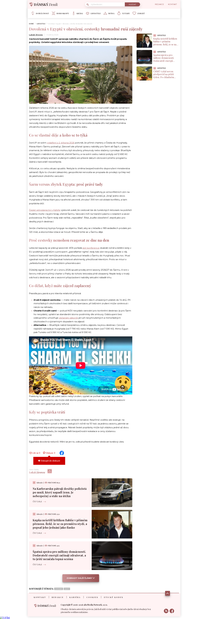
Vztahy (126, 13)
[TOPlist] (5, 617)
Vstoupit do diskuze (50, 461)
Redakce (58, 597)
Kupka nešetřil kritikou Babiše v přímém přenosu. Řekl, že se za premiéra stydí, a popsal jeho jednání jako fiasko (60, 523)
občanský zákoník (68, 317)
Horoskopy (63, 13)
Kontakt (40, 597)
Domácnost (42, 13)
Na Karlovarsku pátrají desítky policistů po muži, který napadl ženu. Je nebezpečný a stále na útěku (60, 492)
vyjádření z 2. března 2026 (60, 142)
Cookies (92, 597)
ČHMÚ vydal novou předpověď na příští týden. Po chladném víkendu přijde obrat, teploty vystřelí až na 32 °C (165, 79)
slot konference (90, 248)
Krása (80, 13)
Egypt (67, 589)
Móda (111, 13)
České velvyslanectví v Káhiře (44, 210)
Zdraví (141, 13)
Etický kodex (113, 597)
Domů (31, 24)
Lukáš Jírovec (36, 35)
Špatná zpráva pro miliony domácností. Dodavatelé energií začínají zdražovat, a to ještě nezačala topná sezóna (59, 555)
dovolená (58, 589)
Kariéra (75, 597)
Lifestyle (96, 13)
